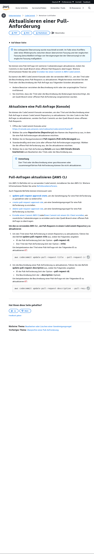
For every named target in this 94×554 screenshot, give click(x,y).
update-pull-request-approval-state (29, 196)
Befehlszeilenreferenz (47, 186)
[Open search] (89, 7)
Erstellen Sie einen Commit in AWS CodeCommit (58, 72)
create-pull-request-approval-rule (27, 202)
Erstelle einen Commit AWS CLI (26, 215)
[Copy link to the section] (6, 106)
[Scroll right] (82, 8)
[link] (47, 15)
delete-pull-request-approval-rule (27, 208)
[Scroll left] (13, 8)
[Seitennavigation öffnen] (3, 15)
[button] (17, 42)
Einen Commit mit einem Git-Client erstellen (64, 215)
